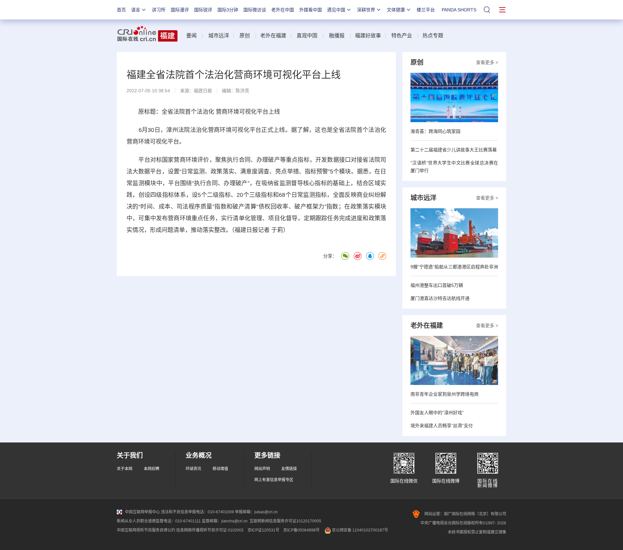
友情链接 (289, 469)
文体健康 (396, 9)
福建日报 (203, 90)
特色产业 (401, 35)
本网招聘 (151, 469)
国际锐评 (203, 9)
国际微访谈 (254, 9)
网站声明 (262, 469)
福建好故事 (368, 35)
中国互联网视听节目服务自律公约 (146, 530)
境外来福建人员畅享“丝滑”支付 (441, 425)
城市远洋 (218, 35)
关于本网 (124, 469)
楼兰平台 (426, 9)
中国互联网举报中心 (142, 512)
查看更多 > (487, 62)
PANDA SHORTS (459, 9)
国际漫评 (180, 9)
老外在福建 (273, 35)
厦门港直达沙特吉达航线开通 (440, 298)
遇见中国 (336, 9)
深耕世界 (366, 9)
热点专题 (432, 35)
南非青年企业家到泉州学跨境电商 (444, 394)
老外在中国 (282, 9)
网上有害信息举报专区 (273, 480)
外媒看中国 (310, 9)
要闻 (191, 35)
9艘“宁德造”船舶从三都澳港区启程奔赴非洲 (454, 266)
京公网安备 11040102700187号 (359, 530)
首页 (121, 9)
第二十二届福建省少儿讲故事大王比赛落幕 (453, 149)
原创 (244, 35)
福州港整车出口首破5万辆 (436, 285)
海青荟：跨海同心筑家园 (435, 131)
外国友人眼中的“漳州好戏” (437, 412)
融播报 (337, 35)
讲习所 (158, 9)
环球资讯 (193, 469)
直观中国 (307, 35)
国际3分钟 (227, 9)
